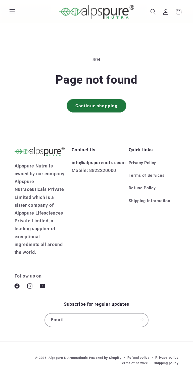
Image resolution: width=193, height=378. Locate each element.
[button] (12, 11)
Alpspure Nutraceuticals (69, 358)
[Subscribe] (141, 320)
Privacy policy (166, 357)
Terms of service (134, 363)
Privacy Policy (142, 162)
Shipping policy (166, 363)
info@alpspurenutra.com (99, 162)
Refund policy (138, 357)
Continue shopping (96, 105)
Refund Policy (142, 188)
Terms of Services (147, 175)
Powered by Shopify (105, 358)
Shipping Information (149, 200)
